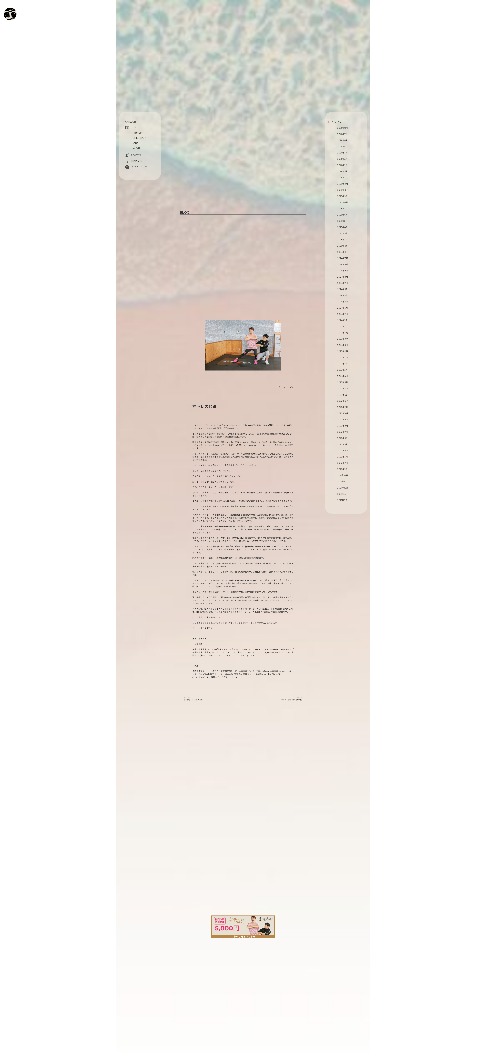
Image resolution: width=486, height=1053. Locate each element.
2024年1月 (342, 320)
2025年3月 (342, 233)
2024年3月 (342, 308)
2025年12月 (342, 177)
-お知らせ (137, 133)
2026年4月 (342, 153)
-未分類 (136, 148)
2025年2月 (342, 239)
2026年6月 (342, 140)
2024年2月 (342, 314)
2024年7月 (342, 283)
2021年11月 (342, 481)
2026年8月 (342, 128)
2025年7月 (342, 208)
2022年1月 (342, 469)
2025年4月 (342, 227)
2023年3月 (342, 382)
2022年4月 (342, 450)
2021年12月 (342, 475)
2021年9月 (342, 494)
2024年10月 (343, 264)
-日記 (135, 143)
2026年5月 (342, 146)
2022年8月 (342, 426)
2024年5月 (342, 295)
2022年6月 (342, 438)
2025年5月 (342, 221)
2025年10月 (343, 190)
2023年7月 (342, 357)
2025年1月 (342, 246)
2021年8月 (342, 500)
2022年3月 (342, 457)
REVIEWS (136, 155)
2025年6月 (342, 215)
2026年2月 (342, 165)
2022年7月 (342, 432)
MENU (17, 15)
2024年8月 (342, 277)
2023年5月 (342, 370)
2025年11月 (342, 184)
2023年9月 (342, 345)
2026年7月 (342, 134)
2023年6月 (342, 364)
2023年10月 (343, 339)
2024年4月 (342, 301)
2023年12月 (343, 326)
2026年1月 (342, 171)
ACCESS (14, 25)
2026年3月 (342, 159)
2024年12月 (343, 252)
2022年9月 (342, 419)
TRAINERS (136, 161)
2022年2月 (342, 463)
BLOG (134, 127)
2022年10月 (343, 413)
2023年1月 (342, 395)
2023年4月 (342, 376)
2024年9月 (342, 270)
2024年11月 (342, 258)
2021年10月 (342, 488)
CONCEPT (19, 9)
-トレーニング (139, 138)
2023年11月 (342, 332)
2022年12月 (343, 401)
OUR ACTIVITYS (139, 166)
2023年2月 (342, 388)
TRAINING (19, 12)
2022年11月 (342, 407)
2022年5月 (342, 444)
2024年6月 (342, 289)
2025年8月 (342, 202)
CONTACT (16, 22)
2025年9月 (342, 196)
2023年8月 (342, 351)
